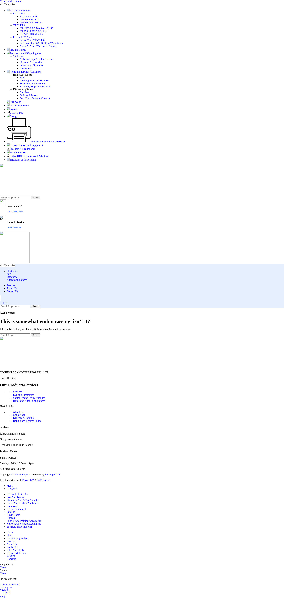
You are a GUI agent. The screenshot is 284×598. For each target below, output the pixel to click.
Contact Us (19, 414)
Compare (11, 558)
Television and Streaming (33, 83)
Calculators (25, 68)
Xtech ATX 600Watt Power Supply (38, 46)
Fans (22, 77)
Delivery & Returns (23, 417)
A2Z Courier (43, 480)
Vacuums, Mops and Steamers (35, 86)
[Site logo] (16, 194)
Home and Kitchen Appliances (29, 400)
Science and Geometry (31, 65)
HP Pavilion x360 (29, 16)
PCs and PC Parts (22, 37)
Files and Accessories (31, 62)
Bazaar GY (28, 480)
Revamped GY (52, 474)
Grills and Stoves (28, 95)
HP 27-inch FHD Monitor (33, 31)
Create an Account (9, 584)
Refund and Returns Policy (27, 420)
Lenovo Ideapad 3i (29, 19)
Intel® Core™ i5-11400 (32, 40)
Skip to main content (10, 1)
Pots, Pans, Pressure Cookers (35, 98)
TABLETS (19, 25)
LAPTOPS (19, 13)
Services (17, 392)
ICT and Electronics (23, 394)
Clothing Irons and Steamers (34, 80)
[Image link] (131, 339)
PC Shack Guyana (20, 474)
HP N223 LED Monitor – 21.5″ (36, 28)
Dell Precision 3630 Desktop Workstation (41, 43)
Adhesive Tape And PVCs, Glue (37, 59)
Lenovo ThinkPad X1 (31, 22)
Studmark (18, 56)
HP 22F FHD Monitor (31, 34)
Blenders (24, 92)
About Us (18, 412)
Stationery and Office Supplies (29, 397)
